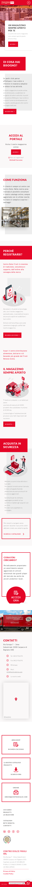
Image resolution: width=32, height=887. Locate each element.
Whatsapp (13, 665)
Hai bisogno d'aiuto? (16, 883)
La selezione (8, 815)
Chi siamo (7, 810)
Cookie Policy (8, 874)
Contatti (7, 825)
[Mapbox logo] (7, 717)
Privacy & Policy (9, 871)
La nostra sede (15, 676)
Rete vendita (8, 823)
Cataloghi (7, 820)
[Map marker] (16, 699)
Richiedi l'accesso (16, 160)
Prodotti (7, 812)
